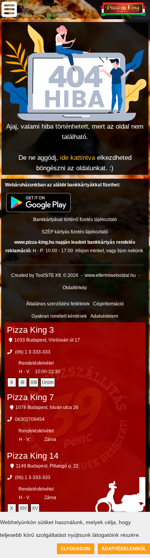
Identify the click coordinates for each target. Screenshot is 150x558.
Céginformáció (108, 304)
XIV (23, 508)
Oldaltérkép (75, 287)
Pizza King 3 (30, 330)
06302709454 (30, 419)
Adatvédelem (104, 316)
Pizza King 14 (32, 456)
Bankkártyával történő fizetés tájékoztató (75, 219)
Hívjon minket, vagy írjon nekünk (109, 250)
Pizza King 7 (30, 397)
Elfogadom (75, 548)
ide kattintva (77, 157)
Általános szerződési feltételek (58, 304)
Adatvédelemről (124, 548)
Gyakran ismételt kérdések (59, 316)
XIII (33, 382)
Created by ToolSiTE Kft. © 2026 (44, 275)
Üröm (47, 382)
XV (35, 508)
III (22, 382)
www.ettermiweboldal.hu (110, 275)
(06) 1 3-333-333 (32, 352)
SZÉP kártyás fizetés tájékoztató (75, 232)
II (11, 382)
